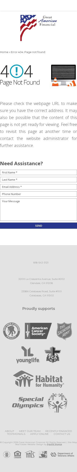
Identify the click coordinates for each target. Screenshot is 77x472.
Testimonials (16, 433)
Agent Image (54, 444)
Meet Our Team (29, 431)
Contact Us (62, 433)
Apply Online (39, 433)
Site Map (72, 442)
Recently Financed (58, 431)
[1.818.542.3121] (38, 5)
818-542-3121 (40, 262)
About (9, 431)
